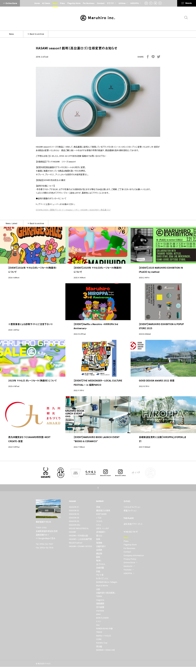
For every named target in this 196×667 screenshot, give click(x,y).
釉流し (99, 560)
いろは (98, 518)
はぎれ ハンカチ (102, 528)
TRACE (99, 632)
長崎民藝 (100, 568)
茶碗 (98, 507)
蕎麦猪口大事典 (103, 510)
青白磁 (99, 646)
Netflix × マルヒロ (103, 636)
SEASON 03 (74, 514)
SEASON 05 (74, 521)
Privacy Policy (130, 559)
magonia (100, 600)
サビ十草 (100, 575)
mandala (100, 611)
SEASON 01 (74, 507)
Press (126, 541)
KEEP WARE (101, 514)
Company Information (134, 555)
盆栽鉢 (99, 550)
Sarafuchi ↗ (129, 566)
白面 (98, 589)
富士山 (99, 535)
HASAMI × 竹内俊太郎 (78, 535)
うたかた (99, 521)
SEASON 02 (74, 510)
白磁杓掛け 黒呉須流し (105, 593)
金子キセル (100, 564)
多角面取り (100, 532)
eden (98, 614)
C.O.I (98, 621)
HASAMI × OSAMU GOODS (80, 546)
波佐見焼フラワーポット (133, 524)
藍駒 (98, 557)
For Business (129, 548)
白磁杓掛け (101, 546)
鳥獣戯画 (100, 603)
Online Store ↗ (131, 562)
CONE (99, 639)
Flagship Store (130, 544)
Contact (127, 552)
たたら (98, 525)
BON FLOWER (102, 618)
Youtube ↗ (129, 570)
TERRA (99, 596)
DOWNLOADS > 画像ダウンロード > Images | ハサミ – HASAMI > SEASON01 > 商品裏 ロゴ (73, 210)
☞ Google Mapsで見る (45, 538)
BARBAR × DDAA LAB (105, 650)
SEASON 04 (74, 518)
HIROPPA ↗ (129, 573)
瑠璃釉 (99, 543)
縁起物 (99, 553)
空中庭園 (100, 607)
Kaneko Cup (101, 643)
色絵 (98, 571)
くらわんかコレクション (132, 507)
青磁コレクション (130, 510)
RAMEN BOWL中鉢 (104, 628)
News (126, 537)
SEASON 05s (74, 525)
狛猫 (98, 539)
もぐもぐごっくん (102, 578)
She (98, 625)
